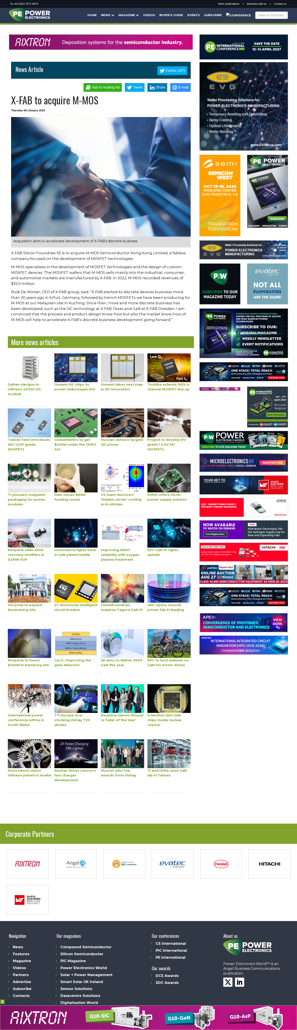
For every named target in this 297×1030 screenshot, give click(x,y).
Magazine (127, 15)
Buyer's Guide (171, 15)
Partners (21, 975)
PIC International (171, 950)
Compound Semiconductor (86, 947)
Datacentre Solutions (80, 996)
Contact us (280, 3)
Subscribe (213, 15)
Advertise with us (257, 3)
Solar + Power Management (86, 975)
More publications (228, 3)
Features (21, 954)
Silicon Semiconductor (81, 954)
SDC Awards (167, 983)
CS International (171, 943)
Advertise (22, 982)
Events (193, 15)
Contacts (21, 996)
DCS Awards (167, 976)
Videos (149, 15)
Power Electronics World (83, 968)
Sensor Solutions (76, 989)
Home (92, 15)
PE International (170, 957)
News (106, 15)
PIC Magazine (73, 961)
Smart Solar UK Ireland (81, 982)
